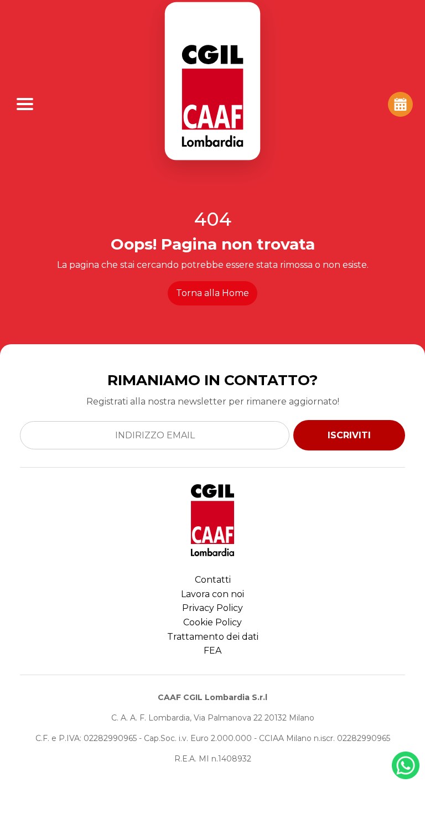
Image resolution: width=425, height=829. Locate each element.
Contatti (213, 579)
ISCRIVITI (349, 435)
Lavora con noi (212, 594)
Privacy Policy (212, 608)
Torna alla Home (212, 293)
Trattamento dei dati (212, 636)
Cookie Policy (212, 622)
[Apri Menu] (25, 104)
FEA (212, 650)
